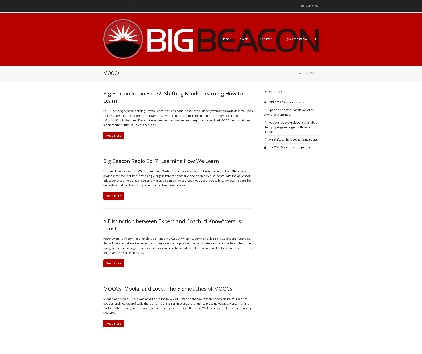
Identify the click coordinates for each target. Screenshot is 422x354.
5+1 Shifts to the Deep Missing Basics (293, 139)
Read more (113, 135)
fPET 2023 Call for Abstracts (286, 102)
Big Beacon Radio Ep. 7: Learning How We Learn (161, 160)
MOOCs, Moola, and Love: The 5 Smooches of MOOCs (167, 288)
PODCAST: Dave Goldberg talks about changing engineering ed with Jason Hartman (291, 127)
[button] (316, 38)
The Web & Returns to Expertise (289, 147)
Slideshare (312, 6)
